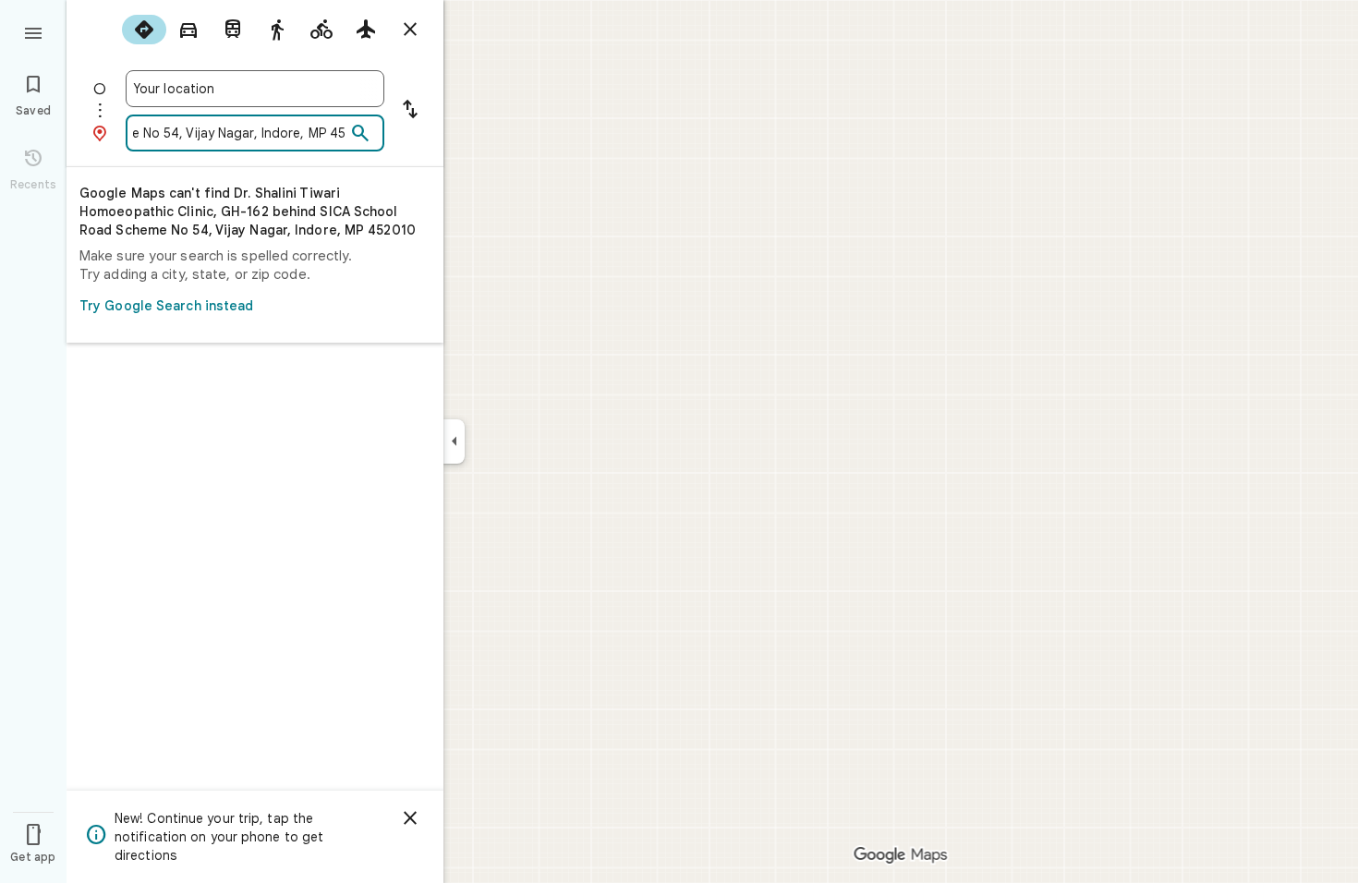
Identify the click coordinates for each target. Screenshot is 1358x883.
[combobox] (255, 88)
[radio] (144, 29)
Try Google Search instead (166, 305)
